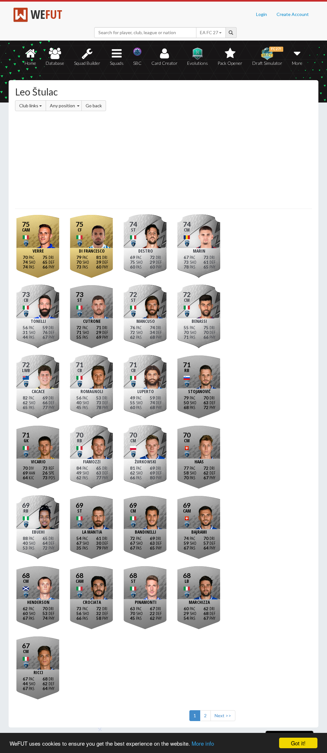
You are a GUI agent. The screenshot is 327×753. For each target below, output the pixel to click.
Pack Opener (229, 63)
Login (261, 14)
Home (30, 63)
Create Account (293, 14)
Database (55, 63)
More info (203, 743)
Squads (117, 63)
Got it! (298, 743)
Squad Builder (87, 63)
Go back (94, 105)
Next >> (223, 715)
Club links (29, 105)
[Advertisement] (163, 161)
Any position (63, 105)
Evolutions (197, 63)
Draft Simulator (267, 56)
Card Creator (164, 63)
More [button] (297, 63)
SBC (137, 63)
